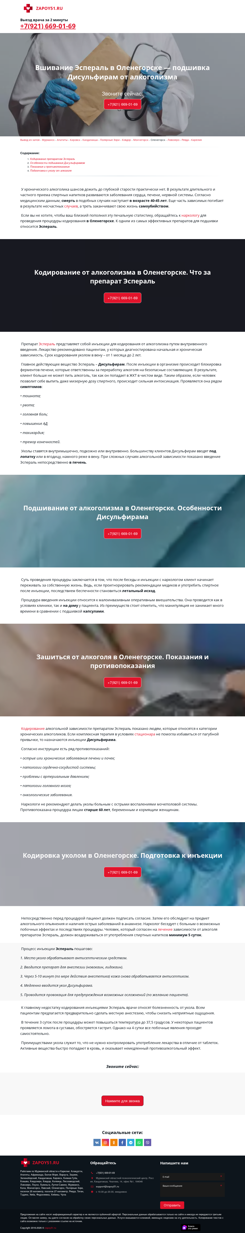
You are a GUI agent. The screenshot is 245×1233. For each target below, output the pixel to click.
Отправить (172, 1205)
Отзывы (207, 8)
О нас (94, 8)
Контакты (179, 8)
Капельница (133, 8)
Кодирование (111, 8)
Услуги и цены (156, 8)
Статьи (193, 8)
